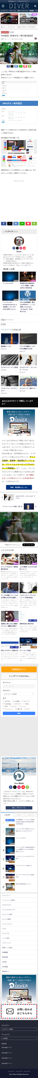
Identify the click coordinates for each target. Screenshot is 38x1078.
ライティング (6, 943)
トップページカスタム (19, 676)
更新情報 (5, 957)
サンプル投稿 (6, 919)
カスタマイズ (5, 32)
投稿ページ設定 (7, 947)
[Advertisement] (19, 201)
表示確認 (5, 966)
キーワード (6, 682)
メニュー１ (11, 1071)
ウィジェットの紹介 (8, 900)
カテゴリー (6, 690)
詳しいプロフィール (19, 807)
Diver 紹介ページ (7, 1047)
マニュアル (5, 933)
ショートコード (7, 924)
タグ (4, 698)
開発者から (5, 971)
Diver (19, 252)
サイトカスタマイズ (8, 909)
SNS (12, 32)
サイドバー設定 (7, 914)
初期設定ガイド (19, 669)
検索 (19, 713)
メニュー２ (19, 1071)
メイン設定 (5, 938)
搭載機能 (5, 952)
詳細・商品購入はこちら (19, 487)
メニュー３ (26, 1071)
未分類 (4, 962)
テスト (4, 928)
